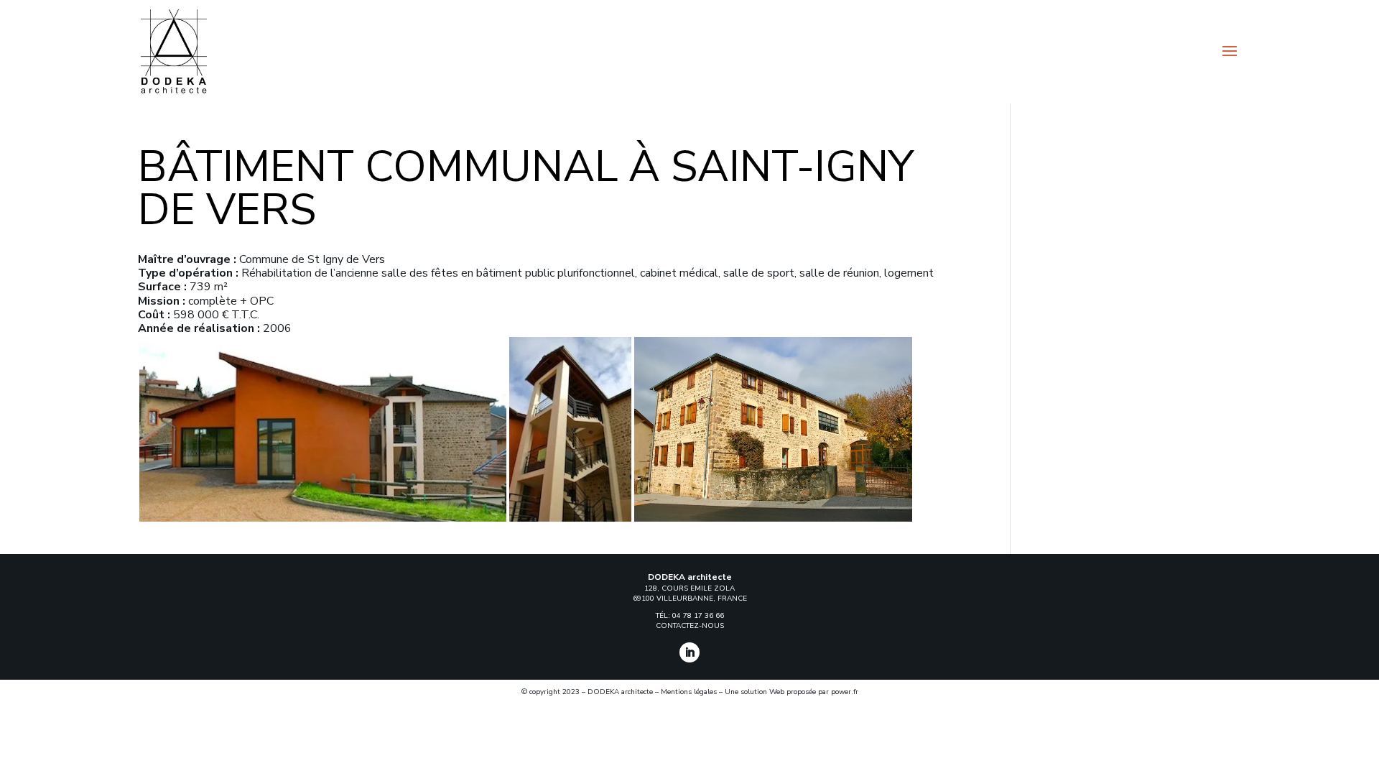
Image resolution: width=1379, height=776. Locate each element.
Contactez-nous (690, 626)
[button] (323, 429)
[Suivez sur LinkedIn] (689, 652)
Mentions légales (689, 692)
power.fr (844, 692)
